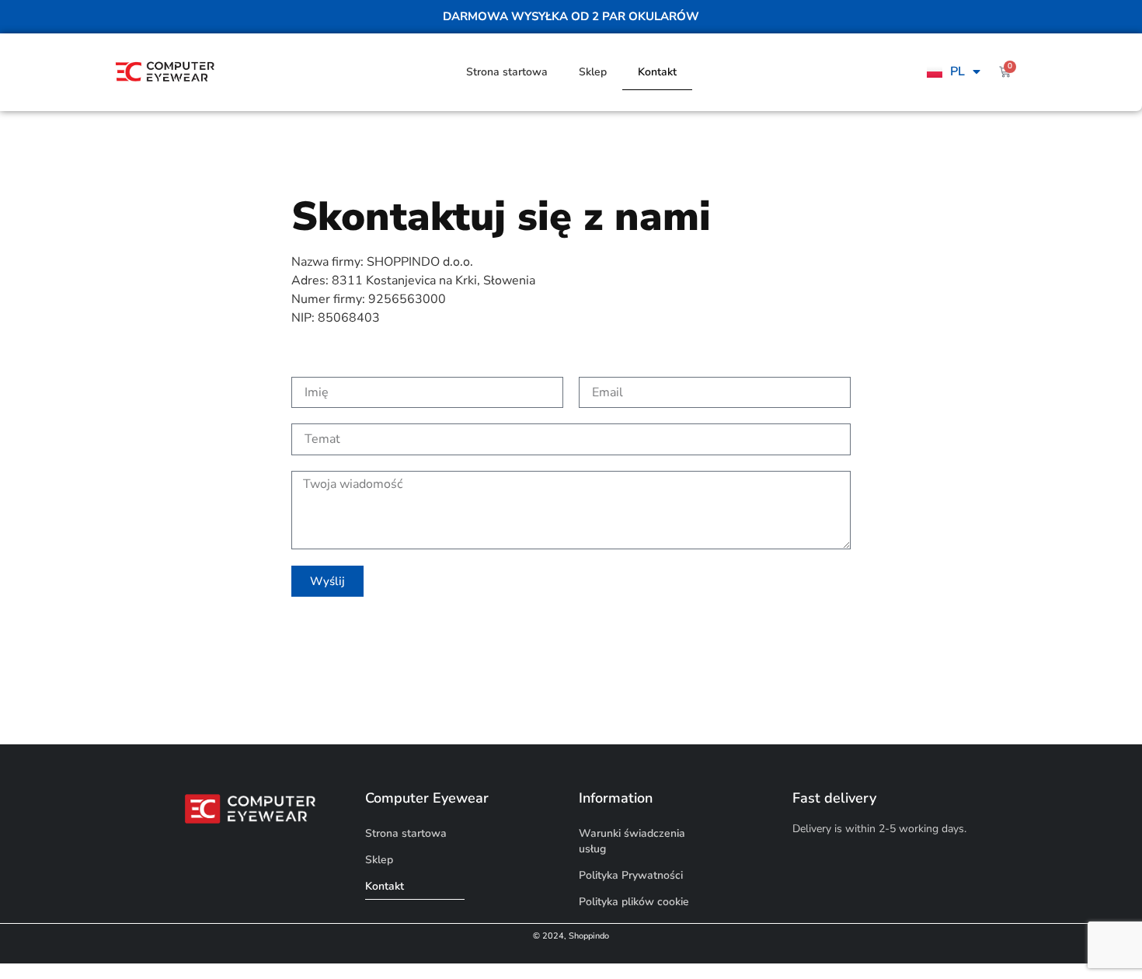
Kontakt (657, 71)
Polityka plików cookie (634, 901)
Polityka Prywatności (631, 875)
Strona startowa (507, 71)
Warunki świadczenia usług (632, 841)
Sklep (593, 71)
